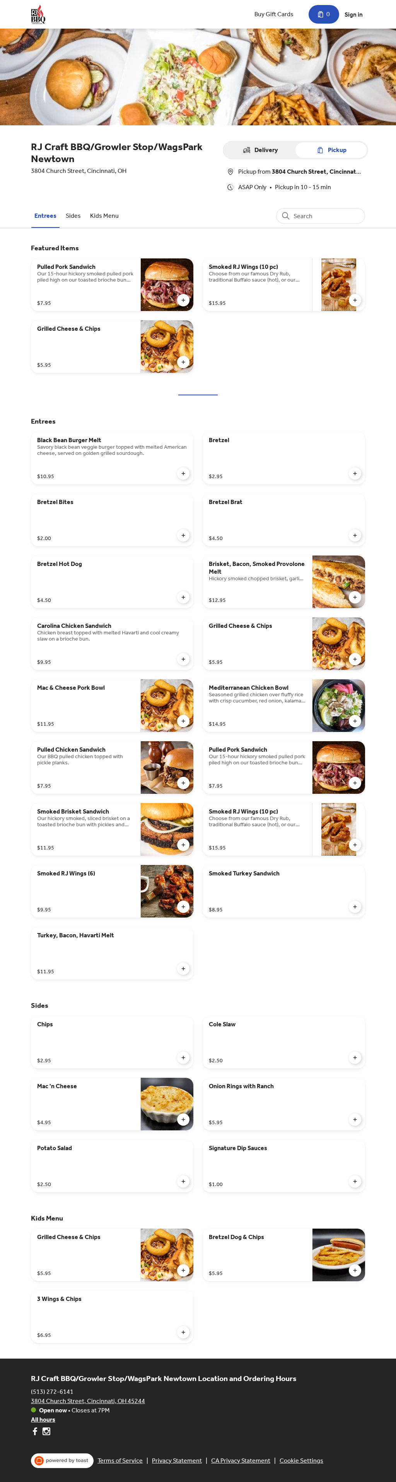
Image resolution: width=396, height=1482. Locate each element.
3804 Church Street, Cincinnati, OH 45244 (88, 1401)
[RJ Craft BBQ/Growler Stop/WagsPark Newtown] (38, 14)
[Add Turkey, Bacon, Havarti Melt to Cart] (183, 968)
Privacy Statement (177, 1460)
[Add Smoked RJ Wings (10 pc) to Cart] (355, 300)
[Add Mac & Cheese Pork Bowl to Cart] (183, 721)
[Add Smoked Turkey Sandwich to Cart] (355, 907)
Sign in (354, 14)
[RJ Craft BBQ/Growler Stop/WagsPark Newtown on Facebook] (36, 1432)
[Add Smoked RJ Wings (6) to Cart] (183, 907)
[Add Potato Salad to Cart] (183, 1181)
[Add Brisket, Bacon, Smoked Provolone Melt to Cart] (355, 597)
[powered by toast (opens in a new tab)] (62, 1460)
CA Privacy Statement (240, 1460)
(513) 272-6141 (52, 1391)
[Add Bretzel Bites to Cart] (183, 535)
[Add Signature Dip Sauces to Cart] (355, 1181)
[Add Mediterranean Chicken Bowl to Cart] (355, 721)
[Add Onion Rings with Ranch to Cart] (355, 1119)
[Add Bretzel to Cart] (355, 473)
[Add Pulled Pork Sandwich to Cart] (183, 300)
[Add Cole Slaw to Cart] (355, 1057)
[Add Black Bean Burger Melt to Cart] (183, 473)
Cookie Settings (301, 1460)
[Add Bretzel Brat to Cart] (355, 535)
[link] (45, 215)
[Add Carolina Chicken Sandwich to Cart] (183, 659)
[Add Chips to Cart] (183, 1057)
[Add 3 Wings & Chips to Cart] (183, 1332)
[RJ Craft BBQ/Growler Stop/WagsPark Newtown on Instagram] (45, 1432)
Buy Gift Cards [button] (274, 14)
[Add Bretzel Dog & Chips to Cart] (355, 1270)
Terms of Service (120, 1460)
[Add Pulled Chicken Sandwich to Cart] (183, 783)
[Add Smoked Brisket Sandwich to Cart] (183, 845)
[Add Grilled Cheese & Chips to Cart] (183, 362)
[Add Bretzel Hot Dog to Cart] (183, 597)
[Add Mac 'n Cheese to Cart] (183, 1119)
